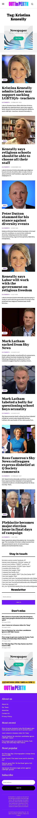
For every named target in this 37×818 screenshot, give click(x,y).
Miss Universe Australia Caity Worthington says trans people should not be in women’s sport (18, 618)
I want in (18, 602)
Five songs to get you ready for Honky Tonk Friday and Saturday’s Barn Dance (18, 638)
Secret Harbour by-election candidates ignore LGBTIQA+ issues (16, 631)
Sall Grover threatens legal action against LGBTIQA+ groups (16, 769)
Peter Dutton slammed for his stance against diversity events (15, 218)
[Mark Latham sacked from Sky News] (18, 322)
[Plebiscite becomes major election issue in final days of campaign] (18, 503)
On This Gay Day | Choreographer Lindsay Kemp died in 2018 (18, 754)
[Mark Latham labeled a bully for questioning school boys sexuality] (18, 380)
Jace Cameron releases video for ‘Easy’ (16, 625)
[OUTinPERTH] (18, 4)
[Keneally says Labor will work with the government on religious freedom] (18, 257)
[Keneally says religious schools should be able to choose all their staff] (18, 130)
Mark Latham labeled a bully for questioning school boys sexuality (18, 404)
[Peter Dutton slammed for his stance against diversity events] (18, 194)
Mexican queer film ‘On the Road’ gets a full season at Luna (17, 764)
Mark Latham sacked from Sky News (15, 344)
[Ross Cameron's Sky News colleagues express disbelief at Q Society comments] (18, 439)
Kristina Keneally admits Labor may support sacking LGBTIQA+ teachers (18, 93)
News (4, 80)
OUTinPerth (5, 102)
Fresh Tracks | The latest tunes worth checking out (17, 759)
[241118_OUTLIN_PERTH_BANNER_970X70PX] (18, 682)
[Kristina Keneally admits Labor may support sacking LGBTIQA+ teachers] (18, 69)
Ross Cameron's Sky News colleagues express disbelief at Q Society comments (18, 464)
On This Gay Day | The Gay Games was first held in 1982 (17, 645)
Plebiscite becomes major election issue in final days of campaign (18, 527)
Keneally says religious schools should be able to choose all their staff (16, 156)
